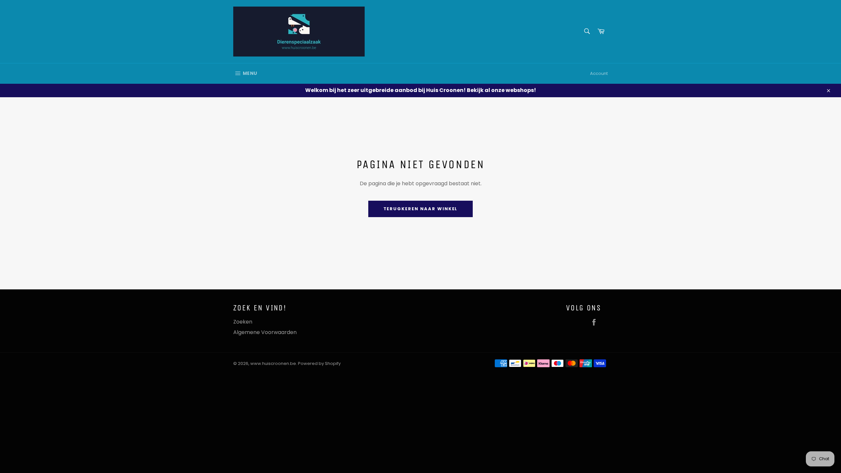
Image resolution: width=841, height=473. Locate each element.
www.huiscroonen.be (273, 363)
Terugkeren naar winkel (420, 209)
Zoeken (242, 322)
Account (599, 73)
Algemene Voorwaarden (265, 332)
